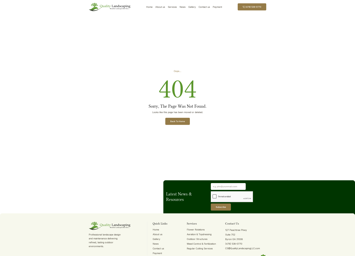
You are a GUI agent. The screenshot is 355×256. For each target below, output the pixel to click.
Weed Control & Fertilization (201, 243)
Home (149, 7)
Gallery (192, 7)
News (183, 7)
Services (172, 7)
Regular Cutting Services (200, 248)
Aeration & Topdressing (199, 234)
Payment (217, 7)
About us (160, 7)
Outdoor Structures (197, 239)
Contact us (204, 7)
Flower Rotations (196, 229)
